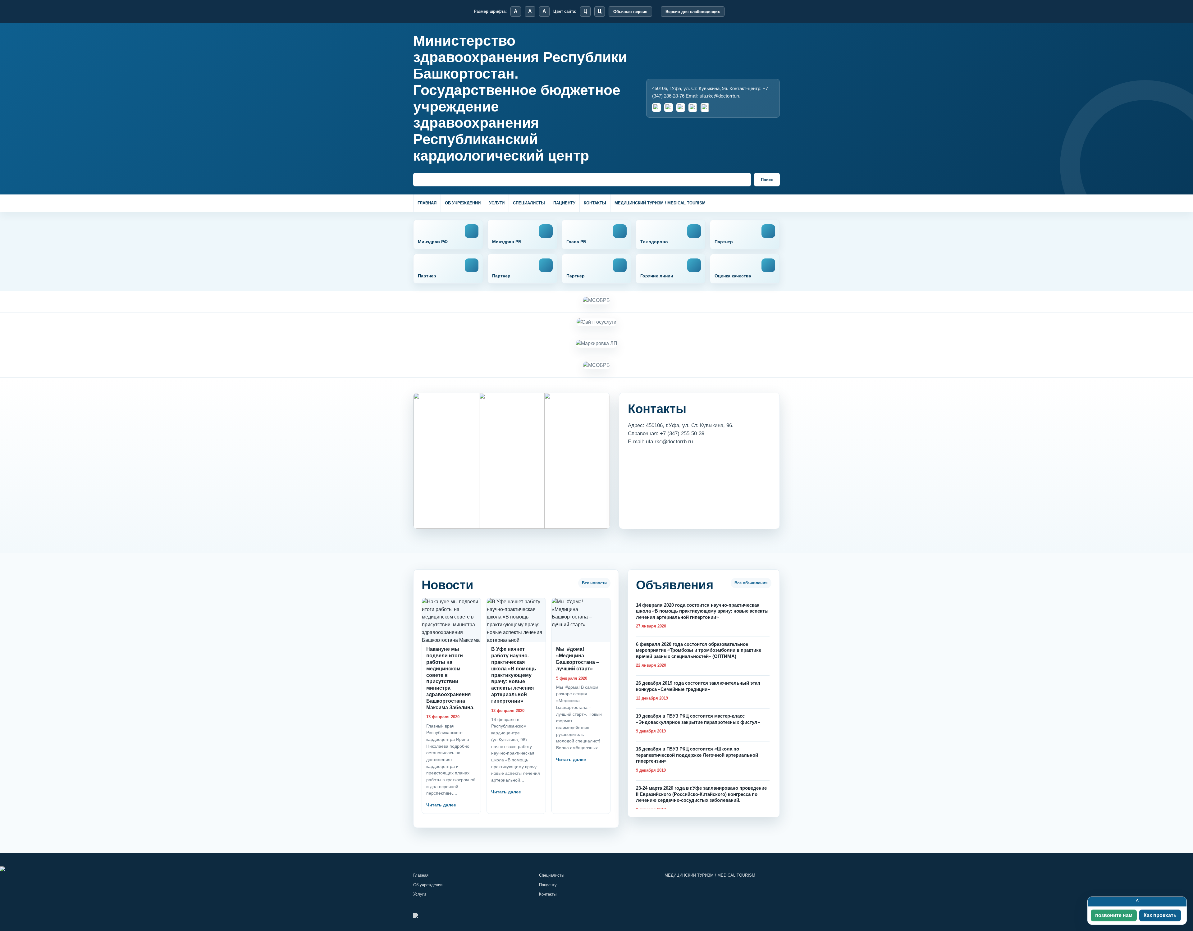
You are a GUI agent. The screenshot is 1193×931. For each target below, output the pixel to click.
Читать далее (441, 804)
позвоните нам (1113, 915)
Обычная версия (630, 11)
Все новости (594, 583)
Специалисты (529, 203)
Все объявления (751, 583)
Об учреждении (463, 203)
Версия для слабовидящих (692, 11)
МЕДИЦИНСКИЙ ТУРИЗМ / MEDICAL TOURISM (660, 203)
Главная (427, 203)
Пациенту (564, 203)
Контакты (595, 203)
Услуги (497, 203)
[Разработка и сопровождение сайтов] (596, 868)
